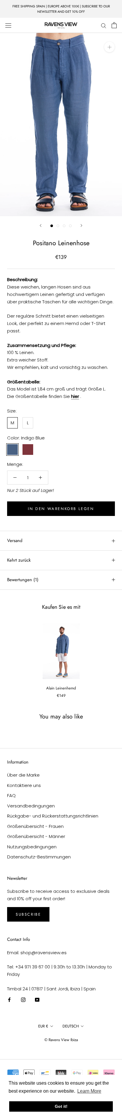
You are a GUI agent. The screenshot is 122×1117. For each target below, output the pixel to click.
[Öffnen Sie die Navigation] (8, 25)
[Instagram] (23, 999)
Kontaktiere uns (24, 785)
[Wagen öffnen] (114, 25)
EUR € (43, 1026)
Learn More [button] (89, 1091)
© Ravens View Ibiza (61, 1040)
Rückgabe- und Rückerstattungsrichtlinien (52, 816)
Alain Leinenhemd (61, 688)
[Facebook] (9, 999)
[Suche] (103, 25)
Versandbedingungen (31, 806)
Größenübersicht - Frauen (35, 826)
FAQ (11, 795)
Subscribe (28, 914)
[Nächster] (81, 225)
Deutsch (70, 1026)
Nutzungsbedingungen (32, 847)
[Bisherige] (40, 225)
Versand (15, 540)
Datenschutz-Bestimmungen (39, 857)
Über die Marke (23, 775)
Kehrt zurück (19, 560)
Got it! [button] (61, 1106)
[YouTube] (37, 999)
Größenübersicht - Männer (36, 836)
